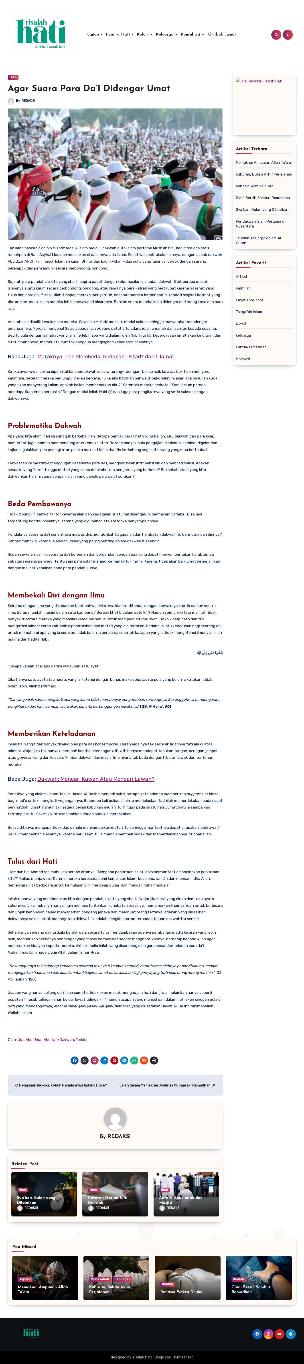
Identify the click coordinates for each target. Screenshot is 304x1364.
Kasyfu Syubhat (249, 300)
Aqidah (25, 1279)
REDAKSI (28, 101)
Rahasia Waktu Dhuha (254, 186)
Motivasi (243, 359)
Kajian (93, 35)
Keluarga (165, 35)
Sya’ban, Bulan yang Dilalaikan (262, 210)
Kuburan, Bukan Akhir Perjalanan (264, 174)
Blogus (160, 1357)
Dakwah (67, 1039)
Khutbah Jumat (221, 35)
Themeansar (182, 1357)
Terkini (81, 1039)
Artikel (241, 276)
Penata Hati (118, 35)
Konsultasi (191, 35)
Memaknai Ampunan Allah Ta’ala (263, 162)
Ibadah (167, 1284)
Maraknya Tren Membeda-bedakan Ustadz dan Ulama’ (105, 356)
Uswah (241, 324)
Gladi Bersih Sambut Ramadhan (263, 198)
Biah (13, 77)
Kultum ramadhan (251, 347)
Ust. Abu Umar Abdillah (38, 1039)
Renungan (122, 1279)
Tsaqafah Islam (249, 312)
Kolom (143, 35)
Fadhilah (243, 288)
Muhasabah (100, 1279)
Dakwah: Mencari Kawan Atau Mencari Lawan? (95, 779)
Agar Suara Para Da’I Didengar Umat (89, 88)
